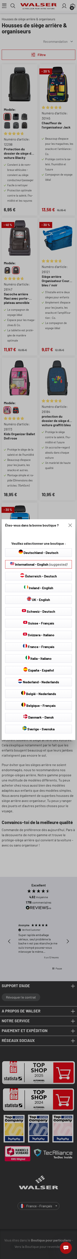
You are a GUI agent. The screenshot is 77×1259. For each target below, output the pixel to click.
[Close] (70, 525)
